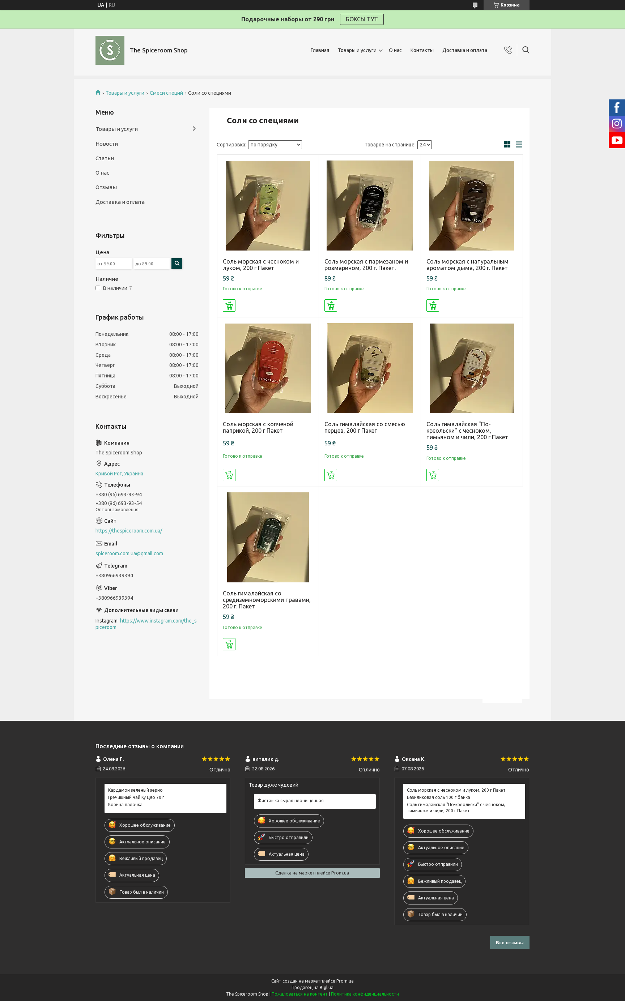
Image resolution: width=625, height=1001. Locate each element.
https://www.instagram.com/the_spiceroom (146, 624)
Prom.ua (345, 981)
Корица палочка (125, 804)
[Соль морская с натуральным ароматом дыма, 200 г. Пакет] (472, 205)
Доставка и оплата (464, 50)
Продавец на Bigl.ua (312, 987)
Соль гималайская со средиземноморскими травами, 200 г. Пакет (267, 599)
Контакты (422, 50)
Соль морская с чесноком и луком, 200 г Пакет (261, 264)
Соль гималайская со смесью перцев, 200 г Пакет (364, 427)
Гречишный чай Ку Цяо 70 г (136, 797)
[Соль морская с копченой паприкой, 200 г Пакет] (268, 368)
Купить (229, 305)
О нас (395, 50)
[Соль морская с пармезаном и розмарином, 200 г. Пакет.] (370, 205)
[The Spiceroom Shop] (109, 50)
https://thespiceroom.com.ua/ (128, 531)
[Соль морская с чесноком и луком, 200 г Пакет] (268, 205)
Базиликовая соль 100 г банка (438, 797)
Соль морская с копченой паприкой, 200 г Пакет (258, 427)
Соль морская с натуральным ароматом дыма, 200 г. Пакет (467, 264)
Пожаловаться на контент (300, 994)
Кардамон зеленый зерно (135, 790)
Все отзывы (510, 942)
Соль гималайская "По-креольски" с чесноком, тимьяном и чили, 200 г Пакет (467, 430)
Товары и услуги (357, 50)
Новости (106, 144)
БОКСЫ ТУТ (362, 19)
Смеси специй (166, 93)
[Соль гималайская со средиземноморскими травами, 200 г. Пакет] (268, 538)
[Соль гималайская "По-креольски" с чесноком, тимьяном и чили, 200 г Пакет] (472, 368)
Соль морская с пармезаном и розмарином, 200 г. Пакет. (366, 264)
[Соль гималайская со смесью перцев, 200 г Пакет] (370, 368)
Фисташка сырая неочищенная (291, 800)
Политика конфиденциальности (365, 994)
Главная (320, 50)
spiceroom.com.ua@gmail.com (129, 553)
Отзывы (106, 187)
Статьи (104, 158)
